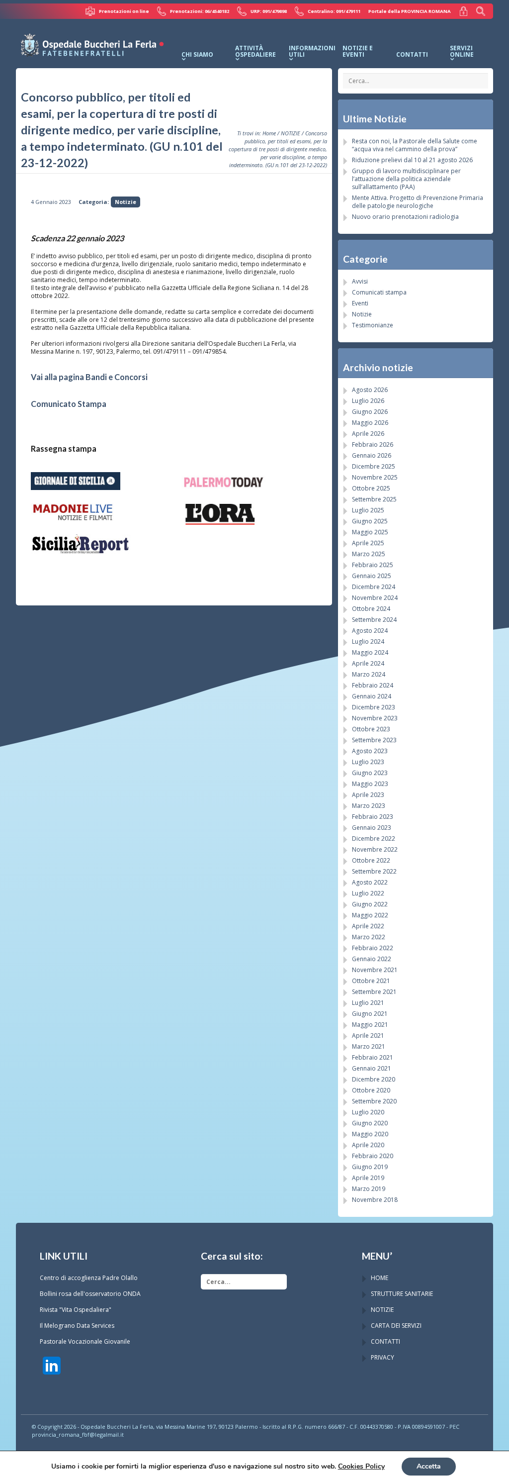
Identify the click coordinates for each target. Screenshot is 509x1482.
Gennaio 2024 (371, 696)
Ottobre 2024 (371, 608)
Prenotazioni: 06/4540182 (199, 11)
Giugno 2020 (370, 1123)
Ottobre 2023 (371, 729)
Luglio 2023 (368, 762)
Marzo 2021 (368, 1046)
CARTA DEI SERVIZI (396, 1325)
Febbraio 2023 (372, 816)
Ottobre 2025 (371, 488)
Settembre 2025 (374, 499)
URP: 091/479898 (268, 11)
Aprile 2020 (368, 1145)
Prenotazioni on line (124, 11)
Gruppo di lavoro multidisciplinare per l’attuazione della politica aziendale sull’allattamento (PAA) (406, 179)
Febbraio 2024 (372, 685)
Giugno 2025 (370, 521)
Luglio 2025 (368, 510)
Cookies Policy (361, 1466)
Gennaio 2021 (371, 1068)
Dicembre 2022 (373, 838)
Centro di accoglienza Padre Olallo (89, 1278)
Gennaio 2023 (371, 827)
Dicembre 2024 (373, 587)
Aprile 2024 (368, 663)
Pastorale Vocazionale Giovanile (85, 1341)
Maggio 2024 (370, 652)
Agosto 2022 (370, 882)
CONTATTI (385, 1341)
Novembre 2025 (375, 477)
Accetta (429, 1466)
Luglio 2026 (368, 400)
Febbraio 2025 (372, 565)
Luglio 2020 (368, 1112)
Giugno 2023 (370, 773)
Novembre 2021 (375, 970)
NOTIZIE (290, 133)
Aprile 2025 (368, 543)
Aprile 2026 (368, 433)
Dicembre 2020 (373, 1079)
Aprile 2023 (368, 794)
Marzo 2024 (368, 674)
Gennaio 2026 (371, 455)
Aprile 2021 (368, 1035)
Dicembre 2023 (373, 707)
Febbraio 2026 (372, 444)
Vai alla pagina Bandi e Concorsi (89, 377)
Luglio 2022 (368, 893)
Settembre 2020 (374, 1101)
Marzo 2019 (368, 1189)
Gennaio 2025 (371, 576)
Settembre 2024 (374, 619)
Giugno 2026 (370, 411)
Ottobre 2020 (371, 1090)
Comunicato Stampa (68, 403)
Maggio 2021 (370, 1024)
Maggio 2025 (370, 532)
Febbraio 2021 (372, 1057)
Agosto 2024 (370, 630)
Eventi (360, 303)
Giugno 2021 (370, 1013)
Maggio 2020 (370, 1134)
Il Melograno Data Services (77, 1325)
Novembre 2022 (375, 849)
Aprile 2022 (368, 926)
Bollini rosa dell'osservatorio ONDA (90, 1293)
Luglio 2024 (368, 641)
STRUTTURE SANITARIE (402, 1293)
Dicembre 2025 (373, 466)
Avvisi (360, 281)
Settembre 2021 (374, 992)
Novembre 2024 (375, 597)
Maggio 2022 (370, 915)
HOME (379, 1278)
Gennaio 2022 (371, 959)
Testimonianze (372, 325)
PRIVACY (382, 1357)
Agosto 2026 (370, 390)
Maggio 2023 (370, 784)
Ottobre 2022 (371, 860)
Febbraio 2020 (372, 1156)
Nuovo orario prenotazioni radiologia (405, 216)
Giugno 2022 (370, 904)
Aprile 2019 (368, 1178)
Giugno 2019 (370, 1167)
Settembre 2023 (374, 740)
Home (269, 133)
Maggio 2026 (370, 422)
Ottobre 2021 (371, 981)
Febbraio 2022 (372, 948)
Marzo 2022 (368, 937)
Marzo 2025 (368, 554)
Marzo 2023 (368, 805)
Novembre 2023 (375, 718)
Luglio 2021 (368, 1002)
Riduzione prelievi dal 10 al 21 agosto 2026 (412, 160)
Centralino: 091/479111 (334, 11)
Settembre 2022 (374, 871)
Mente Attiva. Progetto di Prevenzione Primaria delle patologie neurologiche (417, 202)
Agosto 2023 (370, 751)
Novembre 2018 (375, 1199)
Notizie (125, 201)
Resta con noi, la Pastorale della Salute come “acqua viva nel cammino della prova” (414, 145)
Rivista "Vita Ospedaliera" (75, 1309)
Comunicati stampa (379, 292)
